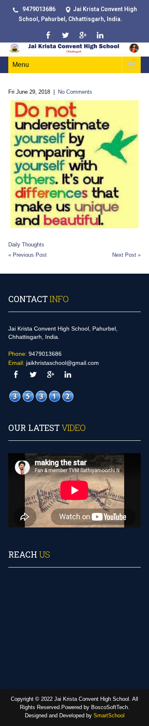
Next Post (124, 255)
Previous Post (30, 255)
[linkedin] (100, 35)
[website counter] (41, 396)
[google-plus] (82, 35)
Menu (20, 64)
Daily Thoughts (26, 244)
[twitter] (65, 35)
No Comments (75, 92)
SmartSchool (109, 715)
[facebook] (48, 35)
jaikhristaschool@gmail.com (62, 362)
